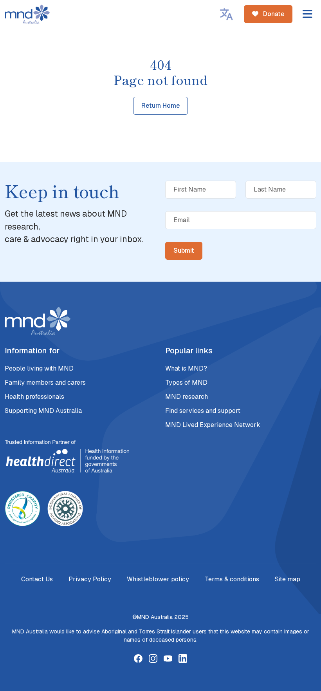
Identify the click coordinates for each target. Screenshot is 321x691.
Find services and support (202, 411)
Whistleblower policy (158, 579)
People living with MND (39, 368)
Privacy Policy (90, 579)
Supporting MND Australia (43, 411)
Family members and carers (45, 382)
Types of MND (186, 382)
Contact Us (37, 579)
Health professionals (34, 397)
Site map (287, 579)
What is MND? (186, 368)
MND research (186, 397)
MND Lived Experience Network (212, 425)
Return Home (160, 105)
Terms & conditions (232, 579)
